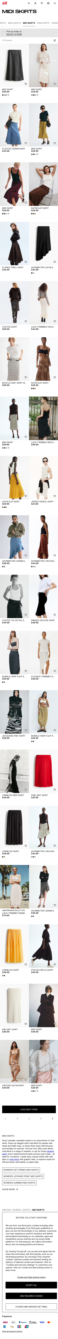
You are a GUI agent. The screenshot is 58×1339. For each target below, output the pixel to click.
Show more (8, 1189)
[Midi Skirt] (14, 65)
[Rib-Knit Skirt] (14, 1005)
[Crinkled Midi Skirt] (14, 771)
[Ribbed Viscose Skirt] (43, 596)
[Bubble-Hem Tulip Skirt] (14, 652)
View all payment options (12, 1331)
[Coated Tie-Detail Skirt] (14, 596)
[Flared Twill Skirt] (14, 243)
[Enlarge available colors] (33, 213)
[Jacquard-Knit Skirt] (14, 712)
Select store (14, 34)
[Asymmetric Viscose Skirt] (43, 537)
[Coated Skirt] (14, 303)
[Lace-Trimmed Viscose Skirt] (43, 303)
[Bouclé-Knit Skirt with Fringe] (14, 359)
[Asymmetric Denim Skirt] (14, 537)
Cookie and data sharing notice (31, 1277)
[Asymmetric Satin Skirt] (43, 243)
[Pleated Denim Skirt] (14, 125)
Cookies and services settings (31, 1307)
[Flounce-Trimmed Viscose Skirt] (43, 652)
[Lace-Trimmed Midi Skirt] (43, 418)
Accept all (31, 1285)
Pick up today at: (14, 31)
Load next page (29, 1109)
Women (17, 1210)
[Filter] (54, 40)
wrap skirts (14, 1159)
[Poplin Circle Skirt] (43, 946)
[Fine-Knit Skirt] (43, 771)
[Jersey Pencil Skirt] (43, 478)
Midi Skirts (38, 1210)
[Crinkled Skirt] (14, 827)
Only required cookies (31, 1296)
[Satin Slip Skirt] (43, 184)
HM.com (6, 1210)
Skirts (26, 1210)
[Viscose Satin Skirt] (14, 1061)
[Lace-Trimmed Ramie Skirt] (14, 886)
